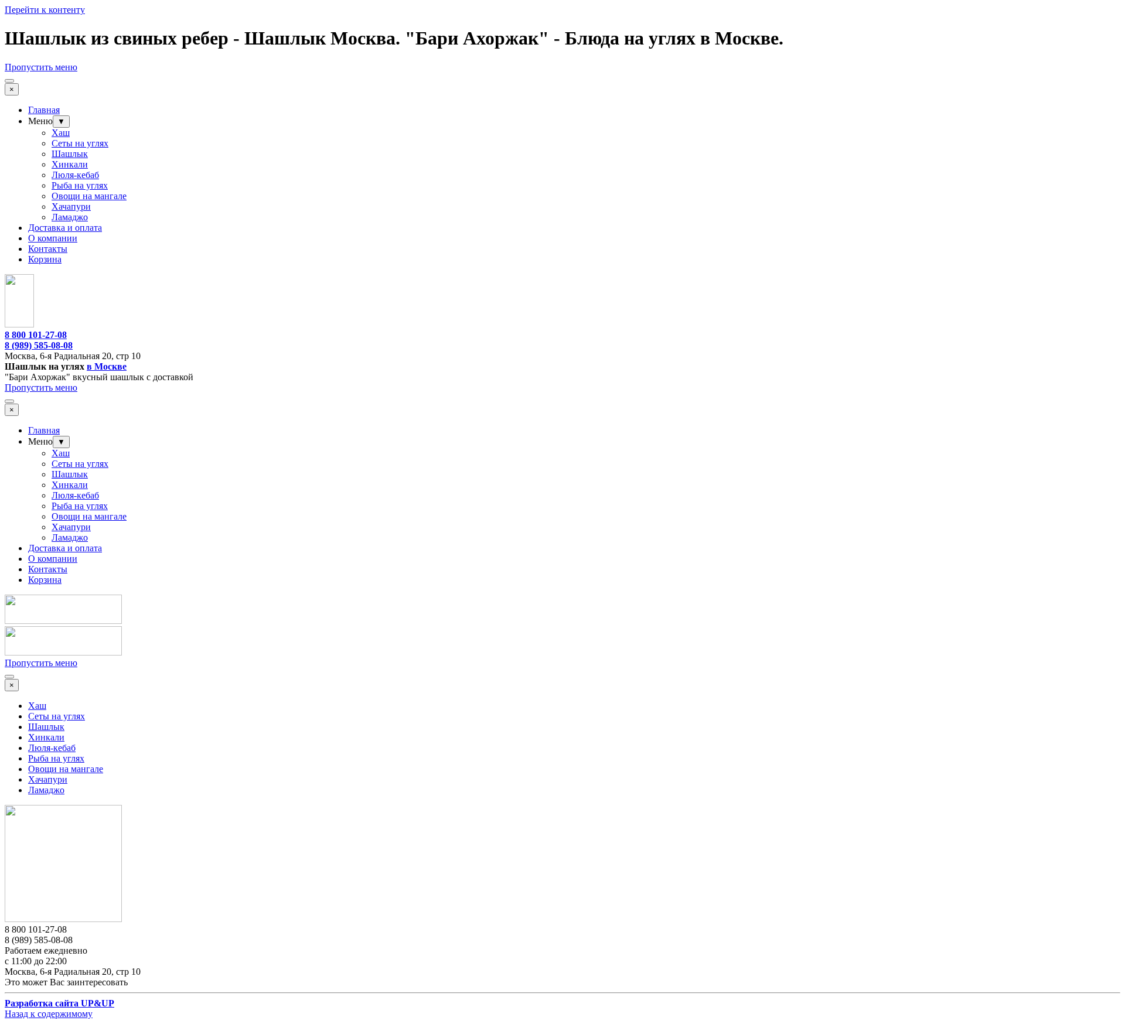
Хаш (61, 133)
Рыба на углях (80, 185)
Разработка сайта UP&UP (59, 1003)
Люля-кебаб (75, 175)
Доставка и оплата (65, 228)
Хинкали (70, 164)
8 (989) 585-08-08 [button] (39, 345)
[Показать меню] (9, 81)
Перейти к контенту (45, 10)
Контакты (47, 249)
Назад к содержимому (49, 1014)
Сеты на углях (80, 143)
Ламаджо (70, 217)
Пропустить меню (41, 67)
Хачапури (71, 206)
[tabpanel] (562, 345)
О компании (52, 238)
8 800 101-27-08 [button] (36, 335)
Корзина (45, 259)
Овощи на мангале (89, 196)
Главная (44, 110)
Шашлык (70, 154)
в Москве (107, 366)
